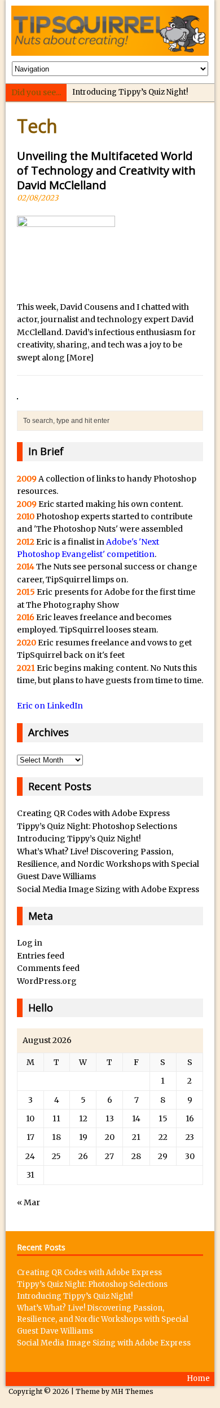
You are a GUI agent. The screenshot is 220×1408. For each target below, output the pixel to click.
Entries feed (40, 956)
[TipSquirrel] (110, 30)
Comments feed (48, 968)
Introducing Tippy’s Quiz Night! (130, 92)
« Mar (28, 1202)
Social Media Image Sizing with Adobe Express (108, 889)
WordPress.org (47, 981)
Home (198, 1378)
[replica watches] (17, 393)
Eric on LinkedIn (50, 706)
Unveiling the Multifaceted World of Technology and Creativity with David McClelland (106, 170)
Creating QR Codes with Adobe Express (93, 813)
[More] (80, 358)
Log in (29, 943)
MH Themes (132, 1391)
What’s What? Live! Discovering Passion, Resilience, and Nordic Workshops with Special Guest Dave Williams (108, 864)
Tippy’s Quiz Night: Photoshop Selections (97, 826)
